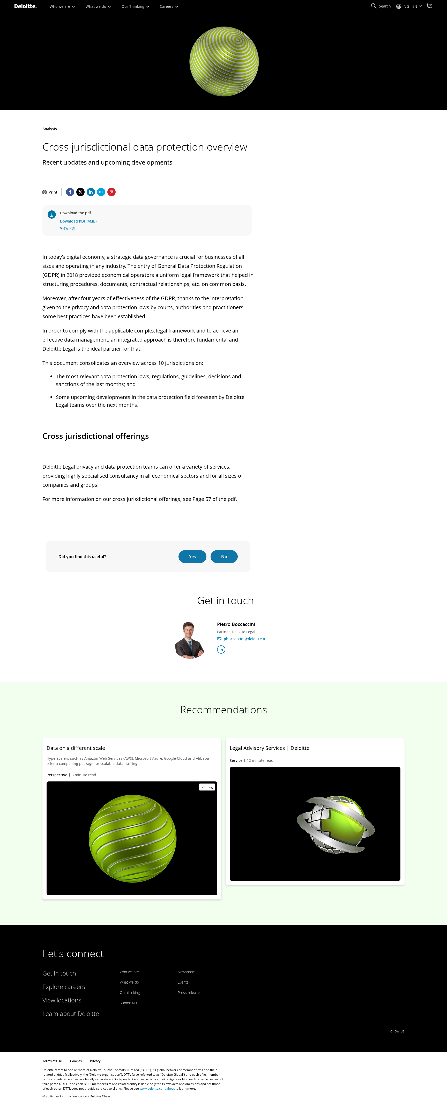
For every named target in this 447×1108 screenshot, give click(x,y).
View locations (61, 1000)
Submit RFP (129, 1002)
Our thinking (130, 992)
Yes (192, 556)
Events (183, 982)
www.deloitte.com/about (157, 1088)
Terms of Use (52, 1061)
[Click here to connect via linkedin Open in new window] (221, 649)
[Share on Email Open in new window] (101, 192)
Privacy (95, 1061)
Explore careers (63, 986)
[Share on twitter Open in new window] (80, 192)
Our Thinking (133, 6)
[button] (381, 6)
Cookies (76, 1061)
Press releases (190, 992)
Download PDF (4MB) (78, 221)
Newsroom (186, 971)
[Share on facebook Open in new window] (70, 192)
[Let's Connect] (429, 6)
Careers (167, 6)
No (224, 556)
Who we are (60, 6)
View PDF (68, 228)
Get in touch (59, 973)
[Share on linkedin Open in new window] (91, 192)
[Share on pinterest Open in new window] (111, 192)
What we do (96, 6)
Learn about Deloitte (70, 1013)
